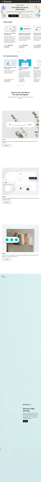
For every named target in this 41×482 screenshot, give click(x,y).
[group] (20, 37)
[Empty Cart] (38, 1)
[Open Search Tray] (30, 2)
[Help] (34, 2)
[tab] (18, 51)
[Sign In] (36, 2)
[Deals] (32, 2)
